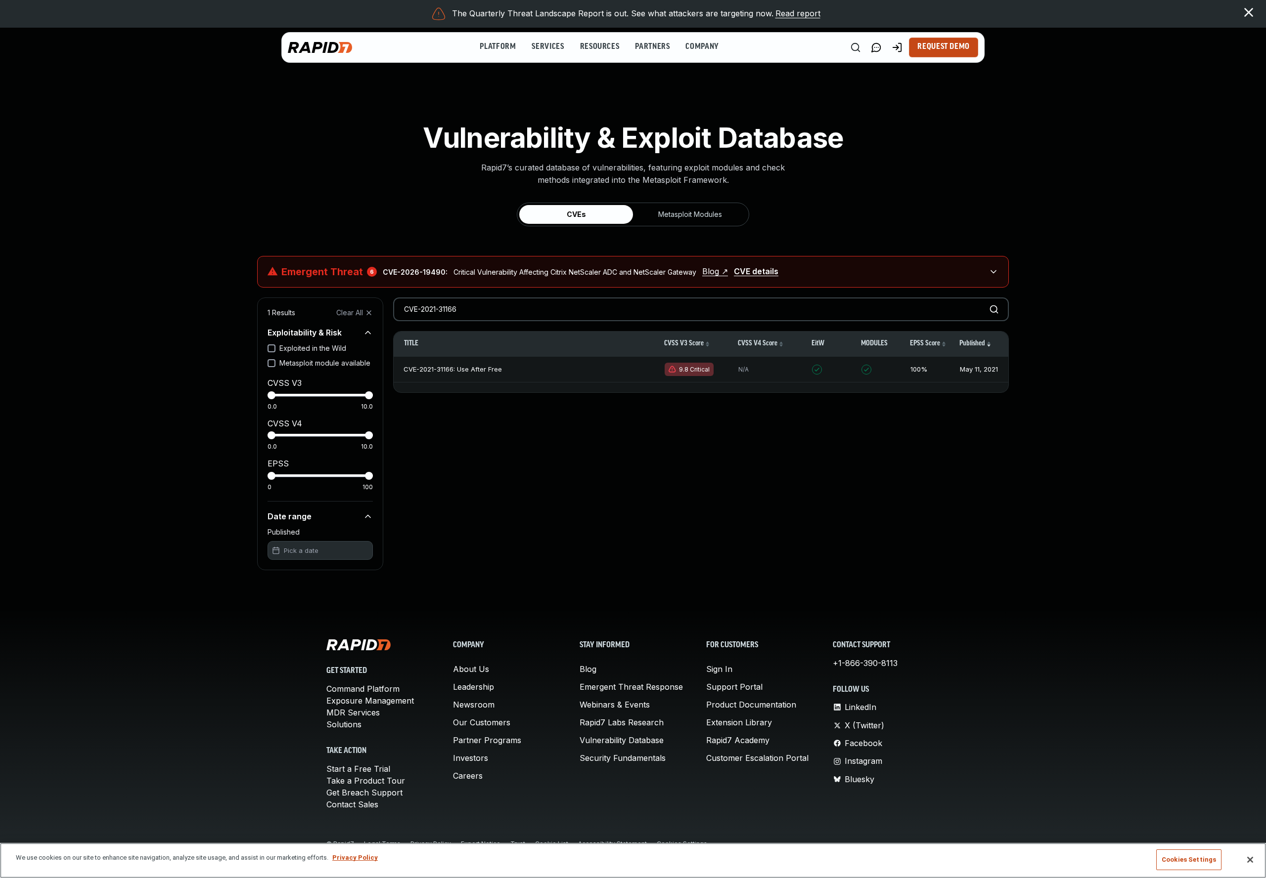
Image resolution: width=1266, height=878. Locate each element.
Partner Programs (487, 740)
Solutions (344, 724)
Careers (468, 776)
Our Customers (481, 722)
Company (702, 47)
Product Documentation (751, 705)
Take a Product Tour (365, 781)
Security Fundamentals (623, 758)
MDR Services (353, 712)
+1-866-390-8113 (865, 663)
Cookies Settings (1189, 859)
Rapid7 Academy (737, 740)
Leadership (473, 687)
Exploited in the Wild (312, 348)
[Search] (855, 47)
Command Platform (363, 689)
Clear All (349, 312)
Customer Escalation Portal (757, 758)
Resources (600, 47)
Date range (290, 516)
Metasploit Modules (690, 214)
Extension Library (739, 722)
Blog (588, 669)
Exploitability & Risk (305, 332)
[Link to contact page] (876, 47)
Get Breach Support (364, 792)
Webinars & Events (615, 705)
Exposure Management (370, 701)
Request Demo (943, 47)
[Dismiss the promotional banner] (1248, 12)
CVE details (756, 271)
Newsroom (474, 705)
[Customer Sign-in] (897, 47)
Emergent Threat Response (631, 687)
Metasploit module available (324, 363)
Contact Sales (352, 804)
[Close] (1250, 860)
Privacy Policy (355, 857)
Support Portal (734, 687)
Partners (652, 47)
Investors (470, 758)
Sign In (719, 669)
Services (548, 47)
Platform (498, 47)
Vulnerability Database (622, 740)
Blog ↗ (715, 271)
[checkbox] (271, 348)
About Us (471, 669)
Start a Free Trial (358, 769)
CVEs (576, 214)
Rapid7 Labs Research (622, 722)
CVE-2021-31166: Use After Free (453, 369)
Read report (797, 13)
